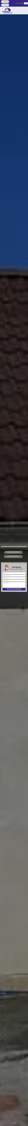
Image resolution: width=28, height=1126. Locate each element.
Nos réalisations (13, 552)
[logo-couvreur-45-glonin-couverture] (7, 10)
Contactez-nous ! (13, 556)
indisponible (6, 1)
